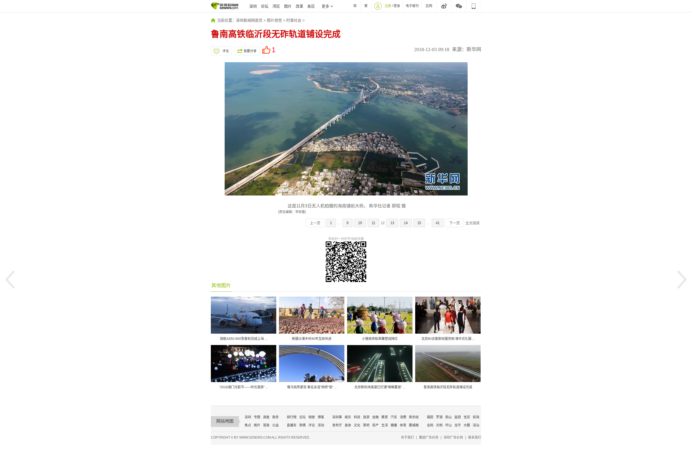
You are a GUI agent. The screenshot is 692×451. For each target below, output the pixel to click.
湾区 (276, 6)
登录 (397, 6)
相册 (311, 417)
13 (392, 223)
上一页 (315, 223)
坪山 (448, 425)
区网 (429, 6)
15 (419, 223)
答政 (266, 425)
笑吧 (366, 425)
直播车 (292, 425)
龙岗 (430, 425)
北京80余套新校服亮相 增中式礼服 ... (448, 339)
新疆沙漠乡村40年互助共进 (311, 339)
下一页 (454, 223)
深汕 (476, 425)
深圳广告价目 (453, 437)
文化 (357, 425)
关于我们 (407, 437)
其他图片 (221, 285)
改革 (299, 6)
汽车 (394, 417)
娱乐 (348, 417)
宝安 (467, 417)
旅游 (366, 417)
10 (360, 223)
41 (438, 223)
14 (406, 223)
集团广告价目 (428, 437)
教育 (384, 417)
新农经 (414, 417)
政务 (275, 417)
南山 (448, 417)
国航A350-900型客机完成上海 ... (243, 339)
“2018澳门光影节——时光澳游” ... (243, 387)
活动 (321, 425)
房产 (375, 425)
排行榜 (292, 417)
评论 (225, 51)
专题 (257, 417)
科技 (357, 417)
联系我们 (474, 437)
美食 (348, 425)
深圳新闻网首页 (249, 20)
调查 (266, 417)
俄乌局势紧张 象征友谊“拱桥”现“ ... (312, 387)
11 (373, 223)
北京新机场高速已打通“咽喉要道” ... (379, 387)
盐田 (457, 417)
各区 (311, 6)
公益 (275, 425)
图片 (288, 6)
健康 (394, 425)
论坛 (264, 6)
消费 (403, 417)
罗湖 (439, 417)
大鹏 (467, 425)
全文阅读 (472, 223)
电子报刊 (412, 6)
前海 (476, 417)
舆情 (302, 425)
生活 (384, 425)
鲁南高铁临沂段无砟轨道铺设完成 (448, 387)
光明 (439, 425)
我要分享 (250, 51)
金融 (375, 417)
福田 (430, 417)
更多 (325, 6)
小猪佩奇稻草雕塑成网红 (380, 339)
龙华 (457, 425)
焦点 (248, 425)
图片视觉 (274, 20)
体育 (403, 425)
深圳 (253, 6)
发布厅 (337, 425)
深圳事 (337, 417)
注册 (388, 6)
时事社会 (293, 20)
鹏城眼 (414, 425)
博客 (321, 417)
